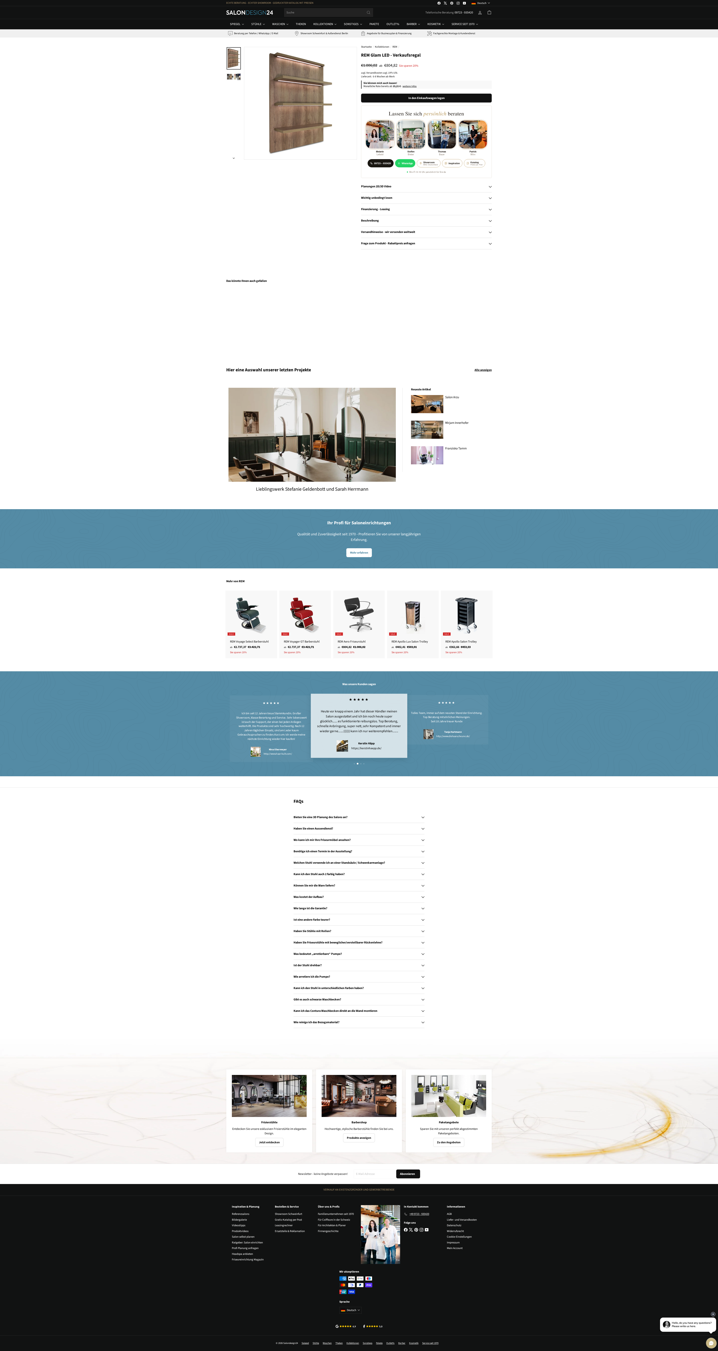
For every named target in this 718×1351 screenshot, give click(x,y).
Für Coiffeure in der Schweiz (334, 1220)
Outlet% (392, 24)
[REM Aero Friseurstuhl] (359, 624)
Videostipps (238, 1225)
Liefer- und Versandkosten (462, 1220)
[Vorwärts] (233, 157)
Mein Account (455, 1248)
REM (394, 47)
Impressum (453, 1243)
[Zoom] (300, 103)
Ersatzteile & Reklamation (290, 1231)
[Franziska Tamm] (427, 455)
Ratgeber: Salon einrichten (247, 1243)
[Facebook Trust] (373, 1326)
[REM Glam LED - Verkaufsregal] (246, 322)
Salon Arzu (452, 397)
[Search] (368, 12)
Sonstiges (351, 24)
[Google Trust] (346, 1326)
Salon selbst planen (243, 1237)
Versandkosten (374, 73)
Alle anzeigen (483, 370)
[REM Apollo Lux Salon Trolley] (413, 624)
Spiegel (235, 24)
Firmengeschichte (328, 1231)
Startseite (366, 47)
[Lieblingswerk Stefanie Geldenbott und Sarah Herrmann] (312, 435)
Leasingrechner (284, 1225)
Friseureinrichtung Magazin (248, 1260)
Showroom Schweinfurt (288, 1214)
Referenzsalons (240, 1214)
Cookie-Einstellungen (459, 1237)
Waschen (279, 24)
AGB (449, 1214)
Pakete (374, 24)
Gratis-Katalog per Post (288, 1220)
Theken (301, 24)
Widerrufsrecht (455, 1231)
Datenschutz (454, 1225)
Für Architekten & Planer (332, 1225)
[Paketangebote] (448, 1096)
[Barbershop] (359, 1096)
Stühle (256, 24)
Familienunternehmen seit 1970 (336, 1214)
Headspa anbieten (242, 1254)
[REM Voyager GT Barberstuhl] (305, 624)
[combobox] (328, 12)
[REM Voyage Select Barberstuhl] (251, 624)
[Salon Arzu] (427, 404)
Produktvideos (240, 1231)
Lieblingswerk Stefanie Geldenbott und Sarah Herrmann (312, 489)
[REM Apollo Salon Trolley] (467, 624)
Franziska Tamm (456, 448)
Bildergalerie (239, 1220)
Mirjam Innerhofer (457, 423)
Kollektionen (323, 24)
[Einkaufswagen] (489, 12)
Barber (412, 24)
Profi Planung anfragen (245, 1248)
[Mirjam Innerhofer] (427, 430)
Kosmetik (434, 24)
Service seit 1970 (463, 24)
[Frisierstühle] (269, 1096)
